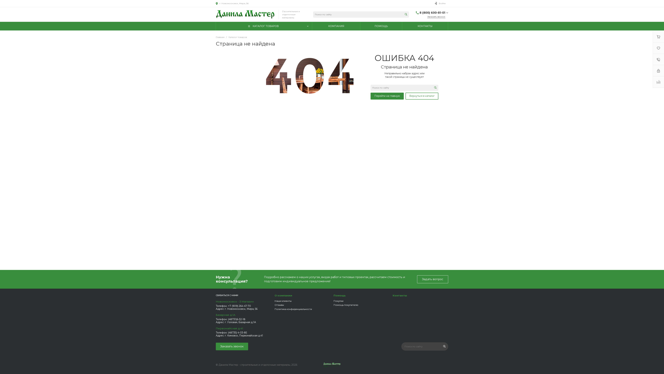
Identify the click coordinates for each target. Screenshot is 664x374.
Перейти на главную (387, 95)
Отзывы (279, 305)
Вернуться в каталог (422, 95)
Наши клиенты (283, 301)
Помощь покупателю (346, 305)
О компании (283, 295)
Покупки (338, 301)
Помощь (340, 295)
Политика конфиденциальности (293, 309)
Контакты (400, 295)
